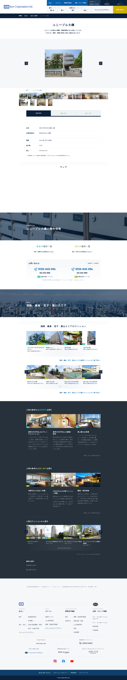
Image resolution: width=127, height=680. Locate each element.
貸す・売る (22, 624)
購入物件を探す (31, 569)
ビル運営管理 (49, 620)
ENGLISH (91, 1)
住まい (50, 3)
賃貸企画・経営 (78, 621)
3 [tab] (62, 386)
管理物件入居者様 (94, 4)
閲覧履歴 (107, 4)
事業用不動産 (67, 3)
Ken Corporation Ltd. (18, 6)
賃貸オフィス (49, 617)
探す (50, 8)
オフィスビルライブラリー (53, 628)
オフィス (58, 3)
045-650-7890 (45, 273)
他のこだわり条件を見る (92, 455)
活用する (72, 8)
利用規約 (74, 672)
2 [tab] (61, 386)
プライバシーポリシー (60, 672)
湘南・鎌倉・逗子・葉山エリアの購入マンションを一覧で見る (80, 392)
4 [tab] (64, 386)
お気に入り (120, 4)
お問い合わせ (120, 9)
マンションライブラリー (102, 10)
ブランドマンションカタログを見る (88, 554)
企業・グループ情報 (80, 3)
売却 (75, 628)
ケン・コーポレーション (100, 622)
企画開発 (76, 632)
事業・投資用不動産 (51, 624)
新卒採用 (95, 626)
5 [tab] (65, 386)
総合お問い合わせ (44, 672)
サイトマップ (83, 672)
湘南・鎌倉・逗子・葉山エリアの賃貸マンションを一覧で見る (80, 360)
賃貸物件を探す (31, 565)
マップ (50, 276)
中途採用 (95, 630)
